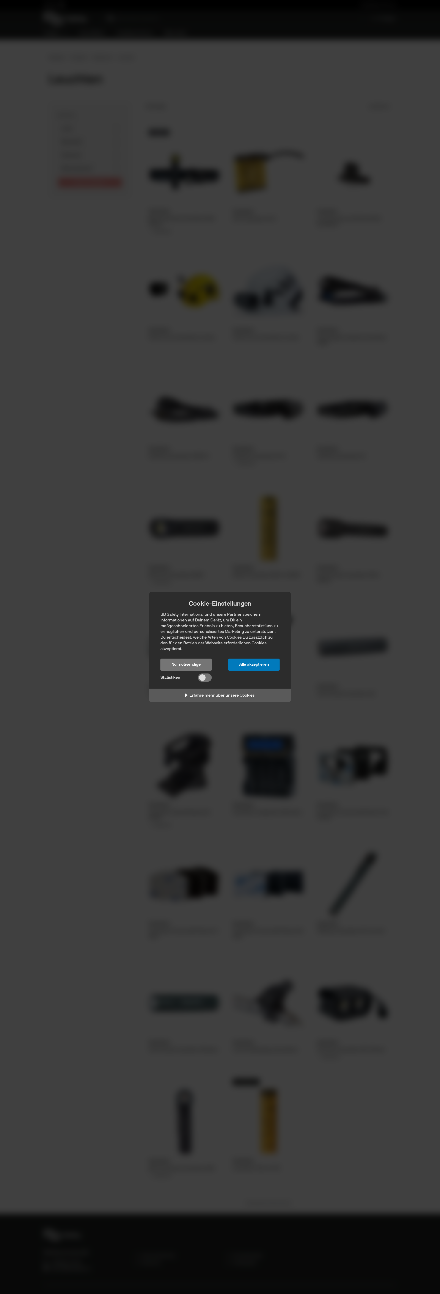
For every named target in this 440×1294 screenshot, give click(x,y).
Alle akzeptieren (254, 664)
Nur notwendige (186, 664)
